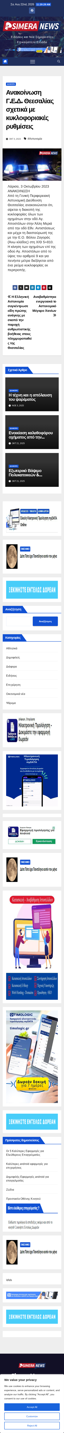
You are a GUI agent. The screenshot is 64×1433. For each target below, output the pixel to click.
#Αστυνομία (35, 138)
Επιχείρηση (13, 684)
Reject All (32, 1425)
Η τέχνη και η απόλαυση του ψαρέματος (30, 397)
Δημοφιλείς (13, 657)
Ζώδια (10, 1189)
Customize (32, 1416)
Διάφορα (11, 84)
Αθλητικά (11, 648)
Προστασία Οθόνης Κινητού (23, 1198)
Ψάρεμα (11, 703)
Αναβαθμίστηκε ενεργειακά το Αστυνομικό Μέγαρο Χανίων (44, 303)
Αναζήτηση (13, 609)
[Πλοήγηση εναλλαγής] (32, 61)
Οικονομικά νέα (15, 693)
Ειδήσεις (11, 675)
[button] (58, 61)
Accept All (32, 1407)
